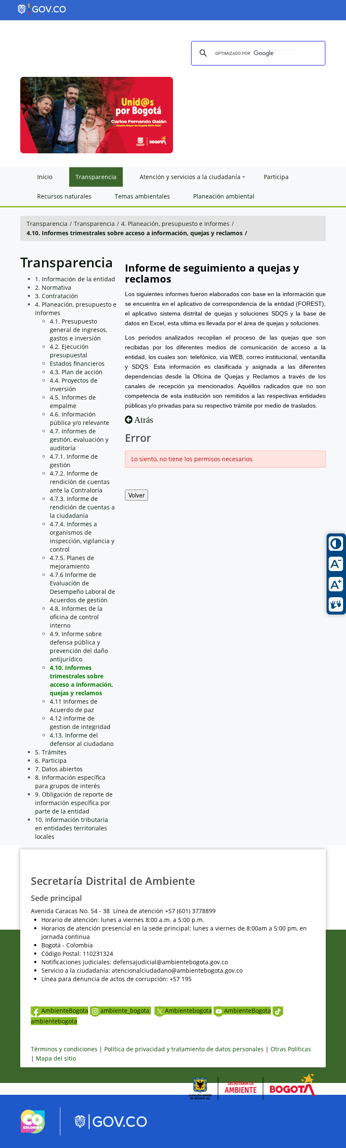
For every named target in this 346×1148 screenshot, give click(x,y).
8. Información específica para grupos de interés (70, 781)
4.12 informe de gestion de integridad (80, 722)
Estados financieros (77, 363)
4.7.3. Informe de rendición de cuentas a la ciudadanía (82, 507)
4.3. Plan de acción (76, 372)
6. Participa (51, 760)
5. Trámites (51, 752)
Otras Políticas (290, 1049)
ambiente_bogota (125, 1011)
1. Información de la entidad (75, 279)
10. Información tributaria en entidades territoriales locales (71, 828)
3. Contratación (56, 296)
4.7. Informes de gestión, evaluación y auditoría (79, 439)
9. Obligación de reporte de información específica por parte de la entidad (74, 802)
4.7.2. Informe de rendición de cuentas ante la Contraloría (80, 481)
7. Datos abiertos (59, 769)
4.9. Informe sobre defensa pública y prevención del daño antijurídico (79, 646)
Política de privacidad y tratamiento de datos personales (184, 1049)
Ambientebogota (188, 1011)
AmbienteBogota (64, 1011)
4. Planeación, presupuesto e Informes (175, 224)
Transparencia (47, 224)
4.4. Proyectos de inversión (73, 384)
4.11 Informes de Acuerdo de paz (73, 705)
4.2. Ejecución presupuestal (69, 351)
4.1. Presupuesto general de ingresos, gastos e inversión (78, 329)
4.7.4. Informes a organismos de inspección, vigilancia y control (82, 536)
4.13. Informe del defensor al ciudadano (82, 739)
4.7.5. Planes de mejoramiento (72, 562)
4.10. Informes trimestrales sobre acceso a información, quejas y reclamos (135, 233)
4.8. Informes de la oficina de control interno (76, 616)
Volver (136, 495)
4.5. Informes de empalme (73, 401)
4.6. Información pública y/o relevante (79, 418)
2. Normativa (53, 287)
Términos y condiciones (64, 1049)
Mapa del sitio (56, 1058)
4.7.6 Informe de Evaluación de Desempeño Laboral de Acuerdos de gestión (82, 587)
